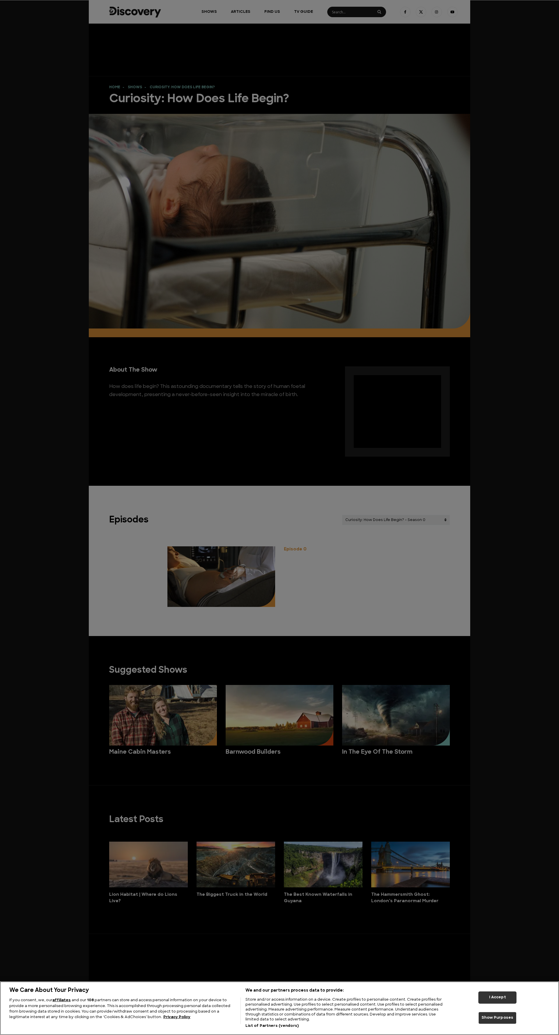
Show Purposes (497, 1018)
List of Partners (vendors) (272, 1026)
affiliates (61, 1000)
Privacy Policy (176, 1017)
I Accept (497, 997)
